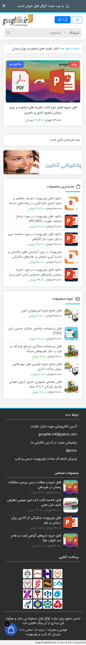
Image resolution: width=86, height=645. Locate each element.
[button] (3, 5)
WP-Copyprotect (77, 643)
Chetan (60, 643)
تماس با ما (26, 629)
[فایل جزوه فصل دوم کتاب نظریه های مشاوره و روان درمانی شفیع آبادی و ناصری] (43, 81)
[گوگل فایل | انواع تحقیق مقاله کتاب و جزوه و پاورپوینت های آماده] (18, 20)
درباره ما (40, 629)
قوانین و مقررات (57, 629)
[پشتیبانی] (43, 162)
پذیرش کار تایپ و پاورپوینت (43, 634)
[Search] (9, 32)
